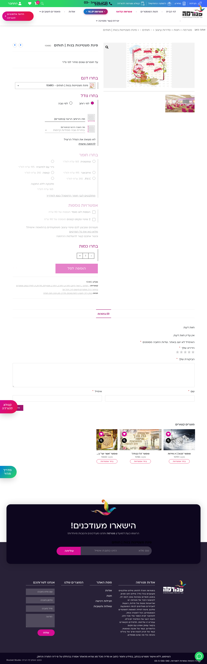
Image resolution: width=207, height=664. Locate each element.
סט (59, 293)
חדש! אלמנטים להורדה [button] (15, 16)
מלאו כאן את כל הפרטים (83, 231)
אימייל (97, 391)
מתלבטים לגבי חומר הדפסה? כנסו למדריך (70, 195)
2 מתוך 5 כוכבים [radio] (189, 352)
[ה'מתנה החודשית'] (169, 3)
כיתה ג (54, 286)
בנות (90, 293)
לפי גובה (63, 103)
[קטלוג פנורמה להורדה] (143, 3)
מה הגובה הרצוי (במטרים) (73, 127)
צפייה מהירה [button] (168, 440)
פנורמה (187, 30)
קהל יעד (65, 289)
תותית (45, 293)
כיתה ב (61, 286)
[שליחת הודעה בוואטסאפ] (199, 656)
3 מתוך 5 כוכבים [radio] (185, 352)
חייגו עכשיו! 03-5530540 (96, 3)
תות (50, 293)
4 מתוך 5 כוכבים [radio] (181, 352)
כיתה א (68, 286)
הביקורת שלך (185, 359)
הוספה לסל (77, 268)
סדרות (39, 286)
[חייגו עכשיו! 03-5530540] (110, 3)
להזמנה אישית (87, 144)
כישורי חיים (76, 286)
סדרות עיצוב (163, 30)
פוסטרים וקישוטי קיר (78, 289)
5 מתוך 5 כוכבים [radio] (177, 352)
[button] (15, 266)
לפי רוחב (84, 103)
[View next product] (15, 45)
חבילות (192, 3)
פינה (55, 293)
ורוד (86, 293)
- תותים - (146, 30)
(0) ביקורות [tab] (103, 313)
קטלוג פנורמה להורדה (128, 3)
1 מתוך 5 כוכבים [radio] (193, 352)
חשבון (81, 293)
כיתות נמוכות (72, 293)
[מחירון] (184, 3)
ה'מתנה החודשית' (157, 3)
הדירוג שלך (187, 348)
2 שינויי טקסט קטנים (67, 219)
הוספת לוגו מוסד (69, 212)
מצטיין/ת (46, 286)
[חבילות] (200, 3)
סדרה (63, 293)
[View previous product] (20, 45)
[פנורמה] (174, 586)
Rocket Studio (13, 660)
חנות (177, 30)
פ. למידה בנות (30, 286)
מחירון (178, 3)
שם (191, 391)
